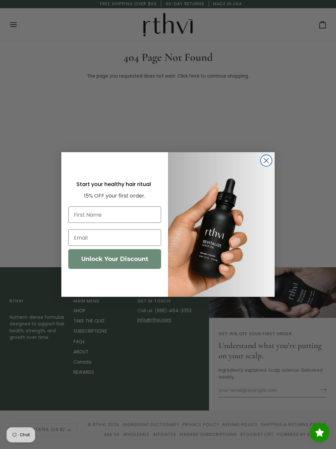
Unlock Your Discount (114, 259)
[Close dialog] (266, 160)
